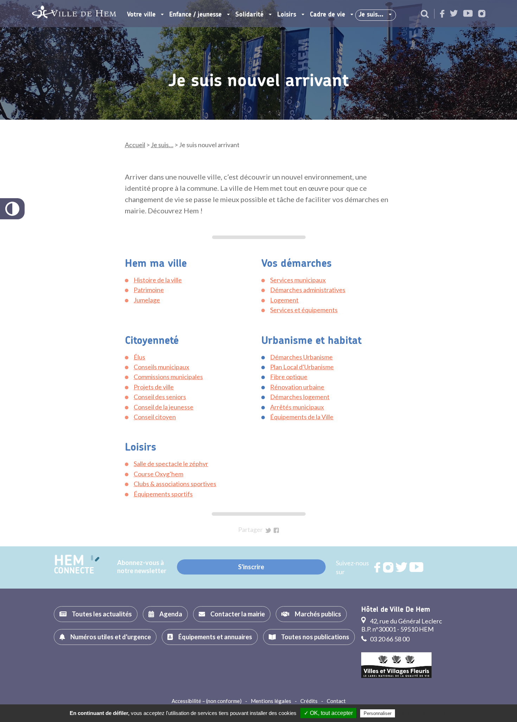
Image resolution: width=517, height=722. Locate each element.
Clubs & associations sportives (175, 484)
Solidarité (249, 15)
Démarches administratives (307, 290)
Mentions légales (271, 701)
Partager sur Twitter (268, 530)
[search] (425, 14)
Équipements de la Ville (301, 417)
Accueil (135, 145)
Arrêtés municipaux (297, 407)
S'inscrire (251, 567)
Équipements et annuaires (215, 637)
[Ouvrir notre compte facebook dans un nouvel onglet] (442, 14)
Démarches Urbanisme (301, 357)
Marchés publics (318, 614)
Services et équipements (304, 310)
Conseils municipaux (161, 367)
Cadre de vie (327, 15)
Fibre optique (288, 377)
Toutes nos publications (315, 637)
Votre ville (141, 15)
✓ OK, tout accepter (328, 713)
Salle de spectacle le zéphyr (171, 463)
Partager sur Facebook (276, 530)
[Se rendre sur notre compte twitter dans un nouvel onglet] (454, 14)
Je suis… (371, 15)
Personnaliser (377, 713)
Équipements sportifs (163, 494)
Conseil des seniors (160, 397)
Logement (284, 300)
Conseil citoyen (155, 417)
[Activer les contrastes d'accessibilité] (12, 208)
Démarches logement (300, 397)
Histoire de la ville (158, 280)
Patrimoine (149, 290)
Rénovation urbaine (297, 387)
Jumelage (147, 300)
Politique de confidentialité (425, 713)
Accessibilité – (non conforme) (207, 701)
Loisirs (286, 15)
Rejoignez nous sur (377, 567)
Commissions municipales (168, 377)
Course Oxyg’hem (158, 474)
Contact (336, 701)
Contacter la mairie (237, 614)
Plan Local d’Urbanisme (302, 367)
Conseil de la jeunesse (163, 407)
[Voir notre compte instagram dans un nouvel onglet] (482, 14)
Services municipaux (298, 280)
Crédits (309, 701)
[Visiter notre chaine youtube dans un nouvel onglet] (468, 14)
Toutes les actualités (102, 614)
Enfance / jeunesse (195, 15)
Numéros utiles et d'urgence (110, 637)
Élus (139, 357)
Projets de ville (154, 387)
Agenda (170, 614)
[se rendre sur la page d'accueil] (74, 13)
